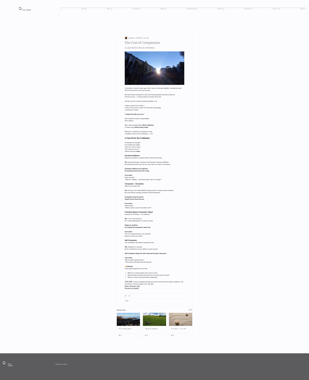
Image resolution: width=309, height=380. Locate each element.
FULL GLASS (26, 10)
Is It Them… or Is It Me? (178, 329)
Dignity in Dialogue (151, 329)
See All (190, 309)
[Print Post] (129, 296)
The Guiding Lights (125, 329)
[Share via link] (125, 296)
